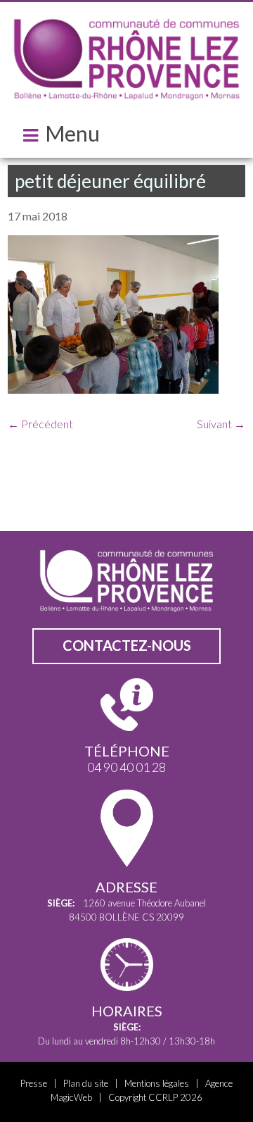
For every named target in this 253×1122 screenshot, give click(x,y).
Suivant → (221, 423)
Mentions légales (156, 1083)
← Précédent (40, 423)
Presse (33, 1083)
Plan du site (85, 1083)
